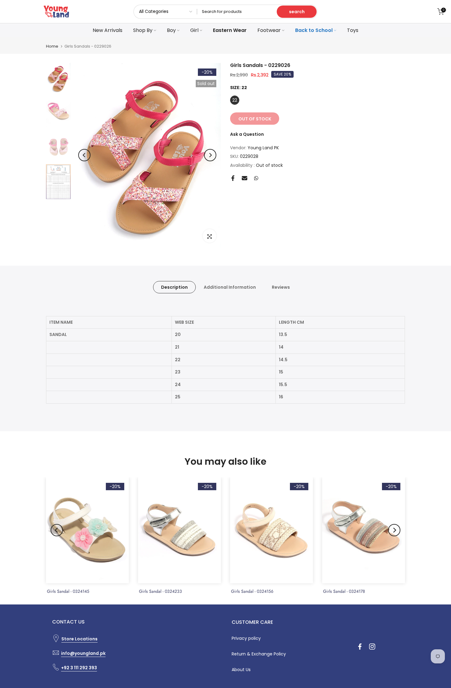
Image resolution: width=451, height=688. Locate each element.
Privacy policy (246, 638)
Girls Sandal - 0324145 (68, 591)
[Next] (210, 155)
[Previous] (84, 155)
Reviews (281, 287)
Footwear (269, 30)
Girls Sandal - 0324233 (160, 591)
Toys (352, 30)
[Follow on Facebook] (360, 646)
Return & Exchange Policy (259, 654)
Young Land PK (263, 148)
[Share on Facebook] (233, 178)
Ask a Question (247, 134)
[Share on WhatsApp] (256, 178)
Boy (171, 30)
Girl (194, 30)
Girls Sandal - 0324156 (252, 591)
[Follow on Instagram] (372, 646)
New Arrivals (107, 30)
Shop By (142, 30)
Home (52, 46)
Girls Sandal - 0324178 (344, 591)
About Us (241, 669)
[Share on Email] (244, 178)
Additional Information (230, 287)
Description (174, 287)
